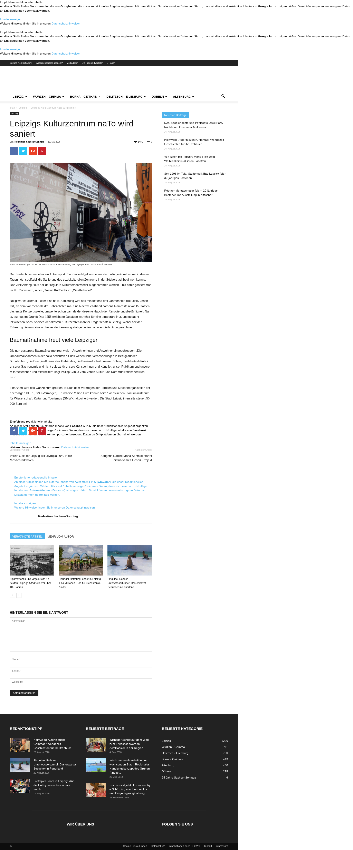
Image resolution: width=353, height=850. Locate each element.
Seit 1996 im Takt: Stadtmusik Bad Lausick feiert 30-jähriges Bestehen (195, 176)
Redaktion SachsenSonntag (30, 142)
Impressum (222, 846)
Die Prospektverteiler (92, 63)
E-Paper (111, 63)
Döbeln (158, 96)
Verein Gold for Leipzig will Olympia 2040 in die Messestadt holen (41, 458)
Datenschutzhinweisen (65, 23)
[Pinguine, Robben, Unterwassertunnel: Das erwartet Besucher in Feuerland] (129, 560)
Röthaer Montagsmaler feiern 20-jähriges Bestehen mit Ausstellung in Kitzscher (191, 192)
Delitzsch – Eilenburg (124, 96)
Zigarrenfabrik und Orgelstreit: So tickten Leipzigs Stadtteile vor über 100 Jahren (30, 583)
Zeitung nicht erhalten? (21, 63)
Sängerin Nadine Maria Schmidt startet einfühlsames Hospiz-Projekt (126, 458)
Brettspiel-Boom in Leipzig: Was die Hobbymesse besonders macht (54, 785)
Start (12, 107)
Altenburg (182, 96)
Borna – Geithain (83, 96)
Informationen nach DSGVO (184, 846)
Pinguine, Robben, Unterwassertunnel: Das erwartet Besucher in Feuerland (126, 583)
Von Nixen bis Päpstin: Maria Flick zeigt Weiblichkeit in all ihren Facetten (189, 159)
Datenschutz (158, 846)
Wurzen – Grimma (47, 96)
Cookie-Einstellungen (135, 846)
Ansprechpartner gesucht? (49, 63)
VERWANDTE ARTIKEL (27, 536)
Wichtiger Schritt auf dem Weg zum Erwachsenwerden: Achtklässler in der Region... (129, 744)
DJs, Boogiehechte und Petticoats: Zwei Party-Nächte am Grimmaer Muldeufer (194, 125)
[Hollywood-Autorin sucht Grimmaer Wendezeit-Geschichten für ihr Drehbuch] (20, 745)
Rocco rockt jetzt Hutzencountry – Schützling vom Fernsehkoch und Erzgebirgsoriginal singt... (130, 789)
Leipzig (18, 96)
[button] (223, 96)
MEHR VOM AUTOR (60, 536)
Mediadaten (72, 63)
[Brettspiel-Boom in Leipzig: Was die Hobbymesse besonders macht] (20, 786)
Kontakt (207, 846)
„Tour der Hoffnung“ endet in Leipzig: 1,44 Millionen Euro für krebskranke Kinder (80, 583)
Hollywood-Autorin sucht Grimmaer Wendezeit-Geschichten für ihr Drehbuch (194, 142)
